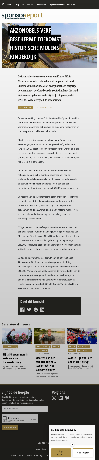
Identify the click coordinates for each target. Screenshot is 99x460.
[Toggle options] (72, 445)
